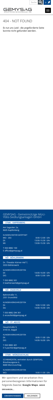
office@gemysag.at (13, 250)
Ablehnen (32, 396)
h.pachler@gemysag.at (15, 347)
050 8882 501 (11, 280)
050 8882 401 (11, 345)
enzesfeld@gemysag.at (15, 315)
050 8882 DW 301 (13, 312)
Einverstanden (13, 396)
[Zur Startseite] (17, 10)
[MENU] (48, 10)
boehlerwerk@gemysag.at (17, 283)
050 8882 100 (11, 248)
